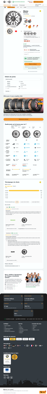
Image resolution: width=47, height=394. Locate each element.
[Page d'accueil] (5, 7)
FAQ (20, 325)
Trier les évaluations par (10, 202)
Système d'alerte (7, 329)
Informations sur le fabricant (9, 331)
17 (26, 26)
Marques (21, 332)
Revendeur (21, 328)
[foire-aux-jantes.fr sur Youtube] (11, 377)
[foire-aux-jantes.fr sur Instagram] (8, 377)
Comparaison (15, 5)
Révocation (21, 331)
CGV (5, 327)
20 (36, 26)
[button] (23, 79)
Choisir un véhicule (11, 7)
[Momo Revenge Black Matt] (29, 21)
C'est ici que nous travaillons (31, 286)
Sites (33, 328)
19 (33, 26)
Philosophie (35, 325)
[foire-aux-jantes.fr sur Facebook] (5, 377)
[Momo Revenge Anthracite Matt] (26, 21)
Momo (21, 7)
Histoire (34, 327)
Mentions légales (7, 325)
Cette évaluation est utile (12, 228)
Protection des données (8, 328)
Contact (20, 327)
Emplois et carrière (36, 329)
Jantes (18, 7)
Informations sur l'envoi (23, 329)
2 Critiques (33, 16)
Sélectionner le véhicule (23, 119)
